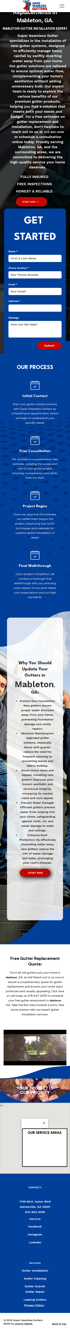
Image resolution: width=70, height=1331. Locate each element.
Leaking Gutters (35, 1299)
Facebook (35, 1226)
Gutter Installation (35, 1270)
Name (13, 251)
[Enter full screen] (61, 1060)
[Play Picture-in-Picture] (55, 1060)
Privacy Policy (34, 1305)
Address (14, 301)
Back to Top (59, 1323)
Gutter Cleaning (35, 1278)
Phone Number (18, 268)
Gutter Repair (35, 1291)
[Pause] (8, 1060)
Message (13, 317)
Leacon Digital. (24, 1323)
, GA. (47, 20)
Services (35, 1262)
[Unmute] (14, 1060)
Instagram (35, 1234)
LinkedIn (35, 1242)
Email (12, 284)
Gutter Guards (35, 1286)
